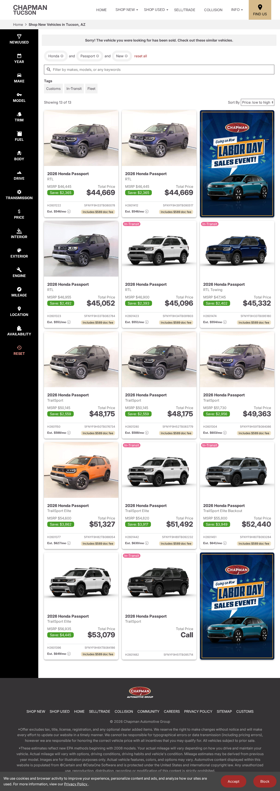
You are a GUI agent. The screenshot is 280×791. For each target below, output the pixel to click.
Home (101, 10)
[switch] (53, 88)
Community (148, 711)
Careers (172, 711)
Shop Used (154, 10)
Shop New (125, 10)
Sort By (234, 102)
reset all (140, 56)
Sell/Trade (184, 10)
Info (235, 10)
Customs (245, 711)
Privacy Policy (198, 711)
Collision (213, 10)
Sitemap (224, 711)
